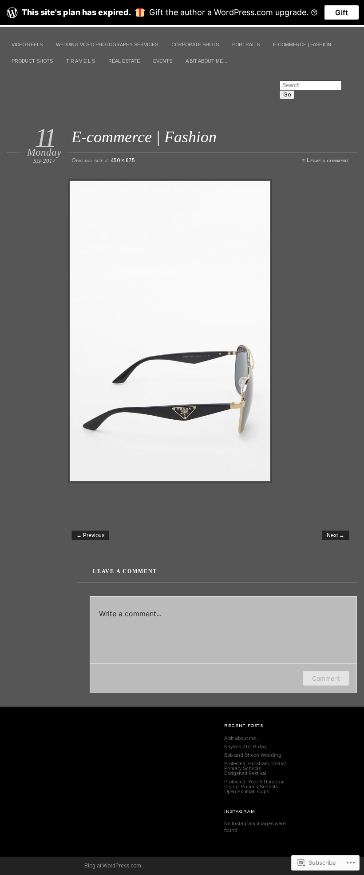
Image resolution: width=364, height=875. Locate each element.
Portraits (246, 44)
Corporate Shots (195, 44)
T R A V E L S (80, 61)
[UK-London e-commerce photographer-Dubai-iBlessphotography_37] (210, 331)
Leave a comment (328, 160)
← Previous (90, 535)
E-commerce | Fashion (302, 44)
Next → (335, 535)
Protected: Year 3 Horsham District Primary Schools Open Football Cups (254, 786)
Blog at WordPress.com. (113, 866)
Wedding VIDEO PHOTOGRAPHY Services (107, 44)
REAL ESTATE (124, 61)
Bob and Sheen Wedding (252, 755)
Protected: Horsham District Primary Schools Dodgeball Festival (255, 768)
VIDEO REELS (27, 44)
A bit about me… (206, 61)
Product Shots (32, 61)
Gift (341, 12)
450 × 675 (123, 160)
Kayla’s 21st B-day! (246, 746)
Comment (326, 678)
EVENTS (162, 61)
